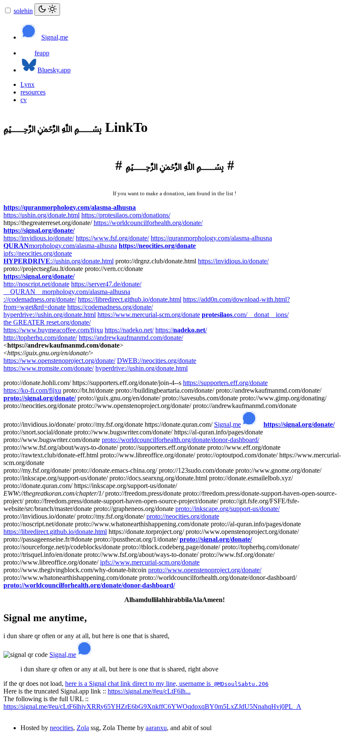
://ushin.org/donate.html (58, 261)
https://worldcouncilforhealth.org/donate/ (148, 222)
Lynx (27, 84)
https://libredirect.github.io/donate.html (129, 299)
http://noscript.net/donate (36, 284)
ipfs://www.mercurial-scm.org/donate (150, 562)
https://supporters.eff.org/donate (225, 382)
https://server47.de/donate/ (106, 284)
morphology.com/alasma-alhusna (60, 245)
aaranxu (156, 727)
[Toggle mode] (47, 9)
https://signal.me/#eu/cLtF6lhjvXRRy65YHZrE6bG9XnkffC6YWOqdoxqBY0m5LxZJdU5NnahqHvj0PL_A (152, 706)
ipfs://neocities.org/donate (37, 253)
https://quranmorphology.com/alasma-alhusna (69, 207)
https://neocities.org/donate (157, 245)
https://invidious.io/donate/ (38, 238)
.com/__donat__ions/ (245, 314)
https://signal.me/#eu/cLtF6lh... (149, 691)
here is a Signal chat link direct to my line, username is (167, 683)
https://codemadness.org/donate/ (110, 307)
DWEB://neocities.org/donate (156, 360)
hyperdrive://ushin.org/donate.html (49, 314)
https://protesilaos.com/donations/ (125, 215)
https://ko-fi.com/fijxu (32, 390)
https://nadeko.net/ (129, 330)
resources (33, 92)
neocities (61, 727)
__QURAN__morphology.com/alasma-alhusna (66, 291)
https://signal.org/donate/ (38, 230)
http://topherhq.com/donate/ (40, 337)
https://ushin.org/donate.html (41, 215)
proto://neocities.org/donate (182, 516)
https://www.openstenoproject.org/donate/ (59, 360)
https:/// (181, 330)
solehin (23, 10)
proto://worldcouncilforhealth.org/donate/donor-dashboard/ (180, 439)
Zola (83, 727)
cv (23, 99)
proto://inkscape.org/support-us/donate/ (227, 508)
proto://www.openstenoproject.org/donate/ (204, 570)
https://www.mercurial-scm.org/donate (148, 314)
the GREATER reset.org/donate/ (47, 322)
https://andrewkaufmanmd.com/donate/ (131, 337)
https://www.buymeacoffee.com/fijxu (53, 330)
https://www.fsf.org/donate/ (112, 238)
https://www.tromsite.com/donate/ (48, 368)
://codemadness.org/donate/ (39, 299)
